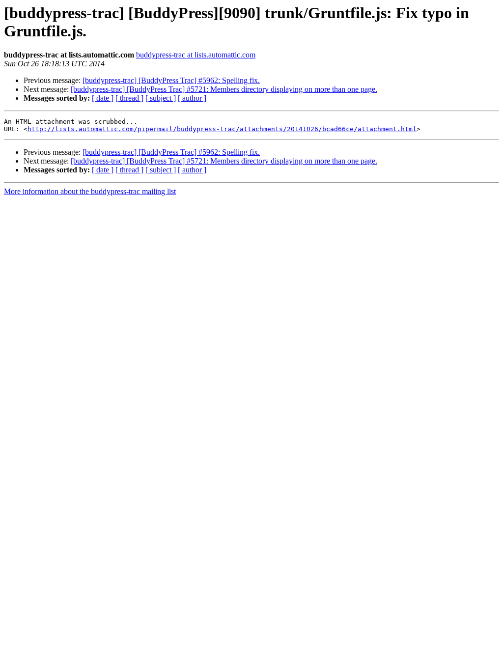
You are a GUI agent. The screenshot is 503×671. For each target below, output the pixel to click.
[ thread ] (129, 98)
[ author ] (192, 98)
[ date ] (102, 98)
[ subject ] (160, 98)
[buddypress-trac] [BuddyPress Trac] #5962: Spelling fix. (171, 80)
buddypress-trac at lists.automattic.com (195, 55)
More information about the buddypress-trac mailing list (90, 191)
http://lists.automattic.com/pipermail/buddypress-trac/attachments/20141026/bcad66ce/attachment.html (222, 129)
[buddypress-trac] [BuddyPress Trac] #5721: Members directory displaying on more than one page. (224, 89)
